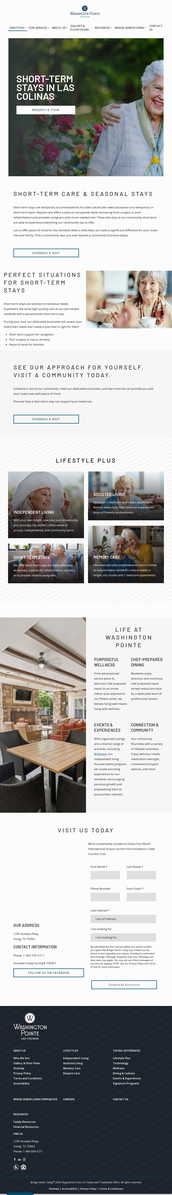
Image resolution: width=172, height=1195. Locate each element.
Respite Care (71, 1073)
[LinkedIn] (19, 1159)
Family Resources (24, 1122)
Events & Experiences (127, 1078)
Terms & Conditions (111, 1188)
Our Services (38, 28)
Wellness (118, 1068)
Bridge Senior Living (129, 28)
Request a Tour (45, 110)
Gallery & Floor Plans (79, 27)
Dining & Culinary (124, 1073)
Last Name (135, 867)
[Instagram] (24, 1159)
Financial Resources (26, 1127)
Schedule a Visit (46, 253)
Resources (102, 28)
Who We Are (21, 1058)
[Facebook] (14, 1159)
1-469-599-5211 (34, 955)
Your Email (135, 888)
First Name (99, 867)
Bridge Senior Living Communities (35, 1099)
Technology (120, 1063)
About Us (59, 28)
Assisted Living (73, 1063)
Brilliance (100, 754)
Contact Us (156, 27)
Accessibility (21, 1083)
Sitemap (18, 1068)
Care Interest (100, 910)
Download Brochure (124, 985)
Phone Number (101, 888)
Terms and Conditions (27, 1078)
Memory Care (72, 1068)
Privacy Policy (22, 1073)
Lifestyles (16, 28)
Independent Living (76, 1058)
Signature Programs (126, 1083)
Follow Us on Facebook (49, 973)
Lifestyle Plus (121, 1058)
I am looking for (101, 929)
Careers (69, 1099)
